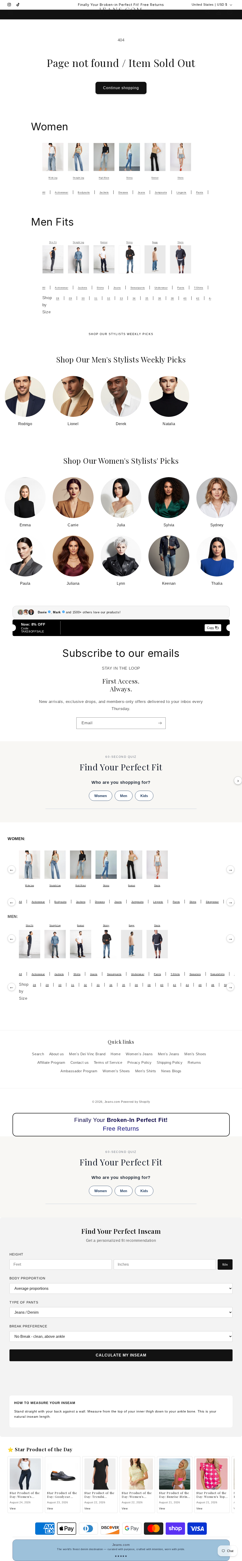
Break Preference (28, 1326)
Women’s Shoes (116, 1071)
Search (38, 1054)
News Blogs (171, 1071)
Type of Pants (23, 1302)
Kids (144, 796)
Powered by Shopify (135, 1101)
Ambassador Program (78, 1071)
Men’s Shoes (195, 1054)
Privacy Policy (139, 1062)
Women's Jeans (139, 1054)
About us (56, 1054)
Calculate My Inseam (121, 1355)
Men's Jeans (168, 1054)
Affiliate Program (51, 1062)
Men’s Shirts (145, 1071)
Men (123, 796)
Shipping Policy (169, 1062)
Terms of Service (108, 1062)
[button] (10, 11)
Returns (194, 1062)
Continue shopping (121, 88)
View (13, 1508)
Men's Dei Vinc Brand (87, 1054)
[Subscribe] (160, 723)
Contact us (79, 1062)
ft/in (225, 1264)
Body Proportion (27, 1278)
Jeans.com (112, 1101)
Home (116, 1054)
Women (100, 796)
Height (16, 1254)
